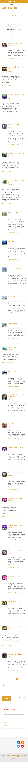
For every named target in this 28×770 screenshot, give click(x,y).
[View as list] (15, 33)
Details (17, 58)
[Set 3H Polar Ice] (4, 298)
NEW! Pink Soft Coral (15, 43)
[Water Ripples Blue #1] (4, 269)
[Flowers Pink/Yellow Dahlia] (4, 500)
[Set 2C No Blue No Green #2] (4, 96)
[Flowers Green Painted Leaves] (4, 155)
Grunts (10, 424)
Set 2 (6, 719)
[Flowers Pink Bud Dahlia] (4, 474)
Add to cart (11, 58)
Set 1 (6, 716)
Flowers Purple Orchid (15, 447)
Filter (6, 698)
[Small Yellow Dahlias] (4, 603)
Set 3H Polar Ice (13, 297)
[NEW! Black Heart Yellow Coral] (4, 68)
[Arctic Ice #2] (4, 349)
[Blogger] (22, 742)
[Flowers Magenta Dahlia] (4, 552)
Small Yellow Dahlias (15, 601)
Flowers (7, 712)
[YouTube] (22, 746)
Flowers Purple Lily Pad (16, 525)
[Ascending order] (20, 25)
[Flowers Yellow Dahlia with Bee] (4, 628)
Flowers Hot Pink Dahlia (16, 576)
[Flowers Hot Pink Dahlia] (4, 577)
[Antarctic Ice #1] (4, 373)
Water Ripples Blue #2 (16, 125)
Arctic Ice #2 (12, 347)
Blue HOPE (11, 241)
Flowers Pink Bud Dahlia (16, 473)
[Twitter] (18, 746)
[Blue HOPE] (4, 242)
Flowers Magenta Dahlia (16, 551)
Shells (6, 725)
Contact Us (10, 759)
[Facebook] (18, 742)
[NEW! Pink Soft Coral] (4, 45)
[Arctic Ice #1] (4, 325)
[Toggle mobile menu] (25, 9)
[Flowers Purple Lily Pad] (4, 527)
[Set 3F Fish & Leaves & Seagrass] (4, 397)
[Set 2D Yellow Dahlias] (4, 655)
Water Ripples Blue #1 (15, 268)
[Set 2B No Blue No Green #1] (4, 182)
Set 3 (6, 722)
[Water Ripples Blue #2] (4, 126)
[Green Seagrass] (4, 214)
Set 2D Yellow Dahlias (15, 654)
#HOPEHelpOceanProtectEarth (16, 755)
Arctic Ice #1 (12, 324)
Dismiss (18, 1)
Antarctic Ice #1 (13, 371)
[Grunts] (4, 425)
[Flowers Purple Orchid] (4, 449)
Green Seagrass (13, 212)
